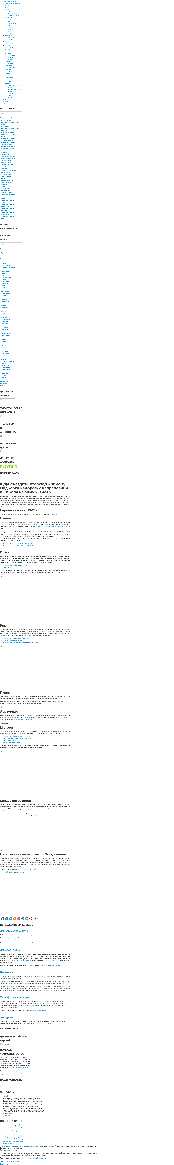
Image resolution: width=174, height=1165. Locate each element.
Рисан (4, 287)
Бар (3, 285)
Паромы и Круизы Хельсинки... (29, 869)
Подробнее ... (7, 1116)
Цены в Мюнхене (8, 741)
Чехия (3, 261)
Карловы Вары (7, 265)
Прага (4, 263)
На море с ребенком (8, 194)
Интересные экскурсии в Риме (13, 640)
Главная (2, 1146)
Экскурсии (4, 383)
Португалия (5, 351)
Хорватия (4, 299)
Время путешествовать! (6, 250)
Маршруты (4, 381)
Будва (4, 273)
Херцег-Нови (6, 277)
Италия (3, 311)
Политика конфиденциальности (10, 1161)
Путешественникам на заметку (31, 1146)
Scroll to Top (4, 1164)
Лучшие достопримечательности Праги (15, 565)
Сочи (4, 375)
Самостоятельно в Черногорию (7, 205)
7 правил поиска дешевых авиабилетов (7, 166)
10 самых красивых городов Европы (8, 139)
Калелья (5, 321)
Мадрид (5, 323)
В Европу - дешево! (8, 186)
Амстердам (6, 335)
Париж (4, 341)
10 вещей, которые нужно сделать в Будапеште (18, 545)
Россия (3, 359)
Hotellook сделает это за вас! (50, 965)
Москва (4, 363)
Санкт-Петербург (8, 361)
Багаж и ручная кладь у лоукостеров (9, 171)
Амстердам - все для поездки (22, 719)
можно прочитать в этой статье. (38, 1010)
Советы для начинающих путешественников (7, 190)
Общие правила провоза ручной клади (6, 176)
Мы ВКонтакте (4, 1084)
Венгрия (4, 305)
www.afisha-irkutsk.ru (26, 1032)
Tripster (42, 1023)
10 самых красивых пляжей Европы (8, 143)
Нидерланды (5, 333)
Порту (4, 355)
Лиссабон (5, 353)
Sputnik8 (49, 1023)
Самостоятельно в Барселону (7, 213)
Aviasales (5, 940)
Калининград (6, 373)
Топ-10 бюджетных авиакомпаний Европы (7, 182)
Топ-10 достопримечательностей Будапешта (17, 543)
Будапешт (5, 307)
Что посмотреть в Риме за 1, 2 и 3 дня (15, 638)
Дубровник (6, 301)
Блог (1, 385)
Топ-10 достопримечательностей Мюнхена (17, 739)
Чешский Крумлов (8, 267)
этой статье (57, 943)
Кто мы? (5, 1096)
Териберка (7, 369)
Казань (4, 377)
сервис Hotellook (23, 960)
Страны (2, 259)
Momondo (13, 940)
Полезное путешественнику (6, 153)
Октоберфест (21, 733)
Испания (4, 317)
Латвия (3, 345)
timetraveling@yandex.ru (21, 1068)
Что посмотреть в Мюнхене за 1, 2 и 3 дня (17, 736)
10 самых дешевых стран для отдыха (8, 147)
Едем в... (3, 198)
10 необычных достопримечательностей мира (10, 122)
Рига (3, 347)
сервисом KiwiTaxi (33, 1005)
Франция (4, 339)
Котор (4, 275)
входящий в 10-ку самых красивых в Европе (48, 526)
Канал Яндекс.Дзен (6, 1087)
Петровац (5, 281)
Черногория (5, 271)
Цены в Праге (7, 567)
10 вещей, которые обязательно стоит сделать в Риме (20, 642)
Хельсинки (6, 293)
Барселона (6, 319)
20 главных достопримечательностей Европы (10, 128)
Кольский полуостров (6, 366)
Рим (3, 313)
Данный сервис (5, 986)
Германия (4, 327)
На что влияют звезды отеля (6, 161)
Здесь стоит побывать (8, 118)
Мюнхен (5, 329)
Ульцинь (5, 283)
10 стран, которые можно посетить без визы (8, 134)
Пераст (4, 279)
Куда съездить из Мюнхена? (12, 743)
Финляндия (5, 291)
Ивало (4, 295)
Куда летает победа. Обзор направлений (8, 157)
